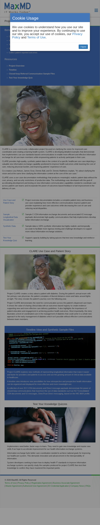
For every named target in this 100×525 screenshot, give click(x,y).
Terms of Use (36, 37)
